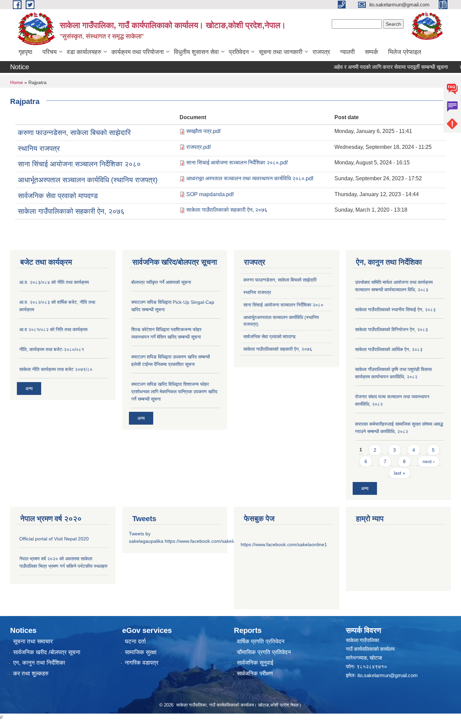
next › (429, 461)
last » (399, 473)
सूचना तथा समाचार (33, 641)
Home (16, 82)
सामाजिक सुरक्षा (141, 652)
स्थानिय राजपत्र (39, 148)
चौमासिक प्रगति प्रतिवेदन (264, 652)
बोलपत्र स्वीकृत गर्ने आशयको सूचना (161, 282)
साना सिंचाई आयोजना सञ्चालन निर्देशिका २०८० (79, 164)
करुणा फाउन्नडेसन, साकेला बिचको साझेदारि (74, 132)
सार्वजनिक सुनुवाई (255, 663)
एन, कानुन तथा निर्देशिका (39, 663)
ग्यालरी (347, 52)
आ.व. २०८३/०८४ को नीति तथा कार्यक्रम (54, 282)
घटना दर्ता (135, 641)
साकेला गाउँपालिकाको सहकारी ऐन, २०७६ (71, 211)
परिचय (50, 52)
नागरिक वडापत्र (141, 663)
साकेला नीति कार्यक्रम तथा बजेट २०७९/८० (55, 369)
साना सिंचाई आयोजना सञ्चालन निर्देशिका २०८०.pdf (237, 162)
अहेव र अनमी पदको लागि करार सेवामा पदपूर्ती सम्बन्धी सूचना (382, 67)
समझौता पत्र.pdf (203, 131)
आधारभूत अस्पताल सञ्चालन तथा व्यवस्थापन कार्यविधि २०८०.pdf (249, 178)
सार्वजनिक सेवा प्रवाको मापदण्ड (58, 195)
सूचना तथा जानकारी (280, 52)
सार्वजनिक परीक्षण (255, 673)
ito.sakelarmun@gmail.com (387, 675)
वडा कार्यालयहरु (84, 52)
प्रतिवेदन (239, 52)
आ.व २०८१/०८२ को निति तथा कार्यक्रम (53, 329)
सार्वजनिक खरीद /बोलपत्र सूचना (46, 652)
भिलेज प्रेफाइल (404, 52)
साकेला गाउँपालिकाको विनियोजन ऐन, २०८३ (391, 329)
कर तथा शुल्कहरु (31, 673)
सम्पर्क (371, 52)
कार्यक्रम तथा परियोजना (137, 52)
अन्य (29, 388)
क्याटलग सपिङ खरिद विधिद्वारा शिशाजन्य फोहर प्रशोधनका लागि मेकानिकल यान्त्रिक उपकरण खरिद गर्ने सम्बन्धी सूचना (174, 391)
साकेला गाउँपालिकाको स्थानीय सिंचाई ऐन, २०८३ (395, 309)
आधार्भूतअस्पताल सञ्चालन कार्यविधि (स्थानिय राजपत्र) (88, 180)
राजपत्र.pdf (198, 147)
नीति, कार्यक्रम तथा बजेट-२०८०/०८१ (51, 349)
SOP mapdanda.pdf (210, 194)
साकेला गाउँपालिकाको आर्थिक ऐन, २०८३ (389, 349)
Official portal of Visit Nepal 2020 (54, 538)
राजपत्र (321, 52)
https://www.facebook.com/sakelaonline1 (208, 541)
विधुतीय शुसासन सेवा (196, 52)
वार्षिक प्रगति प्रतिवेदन (260, 641)
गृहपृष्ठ (25, 52)
